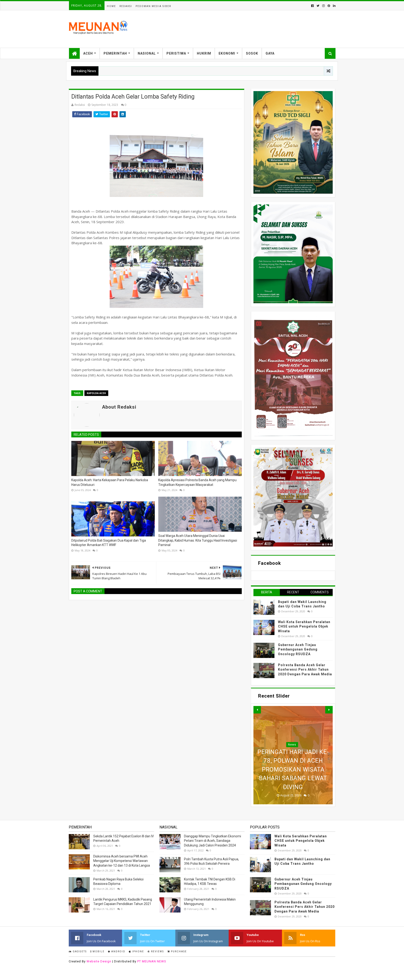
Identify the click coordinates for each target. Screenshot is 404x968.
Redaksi (125, 6)
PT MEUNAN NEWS (151, 961)
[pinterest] (329, 5)
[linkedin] (333, 5)
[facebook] (312, 5)
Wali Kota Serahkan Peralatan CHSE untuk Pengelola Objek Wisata (304, 626)
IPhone (137, 951)
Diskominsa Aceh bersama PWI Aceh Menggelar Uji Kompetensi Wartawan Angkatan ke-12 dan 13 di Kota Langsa (121, 860)
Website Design (99, 961)
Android (117, 951)
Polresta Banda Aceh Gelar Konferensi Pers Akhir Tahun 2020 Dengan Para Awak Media (305, 669)
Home (111, 6)
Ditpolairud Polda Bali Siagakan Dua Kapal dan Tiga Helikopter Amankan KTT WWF (108, 543)
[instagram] (323, 5)
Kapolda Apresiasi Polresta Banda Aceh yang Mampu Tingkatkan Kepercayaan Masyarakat (197, 482)
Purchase (178, 951)
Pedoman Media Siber (153, 6)
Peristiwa (176, 53)
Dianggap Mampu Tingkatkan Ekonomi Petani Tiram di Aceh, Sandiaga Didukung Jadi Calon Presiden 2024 (212, 840)
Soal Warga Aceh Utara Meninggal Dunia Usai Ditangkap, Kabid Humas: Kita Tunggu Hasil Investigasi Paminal (197, 540)
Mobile (98, 951)
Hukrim (204, 53)
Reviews (157, 951)
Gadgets (79, 951)
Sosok (252, 53)
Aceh (88, 53)
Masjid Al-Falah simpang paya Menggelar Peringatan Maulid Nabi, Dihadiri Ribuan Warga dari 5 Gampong (293, 761)
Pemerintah (115, 53)
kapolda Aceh (96, 393)
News (292, 727)
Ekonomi (227, 53)
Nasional (147, 53)
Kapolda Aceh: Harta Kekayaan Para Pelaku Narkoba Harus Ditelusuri (109, 482)
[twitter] (318, 5)
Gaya (270, 53)
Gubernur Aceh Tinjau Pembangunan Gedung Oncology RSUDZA (297, 649)
